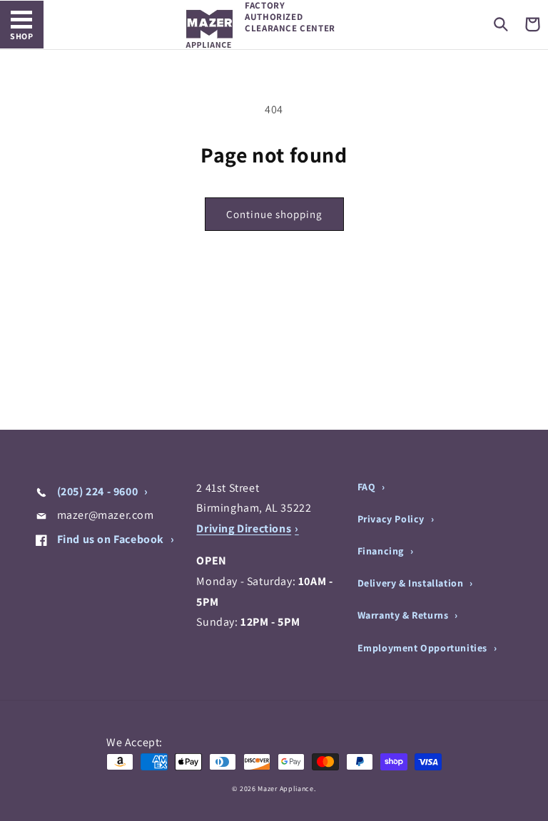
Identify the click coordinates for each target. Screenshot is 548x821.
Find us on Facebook (110, 539)
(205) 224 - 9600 (97, 491)
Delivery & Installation (411, 583)
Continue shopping (274, 214)
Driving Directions (243, 528)
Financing (382, 550)
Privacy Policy (392, 518)
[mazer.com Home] (209, 29)
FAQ (367, 486)
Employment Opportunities (423, 647)
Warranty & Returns (404, 615)
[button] (501, 24)
